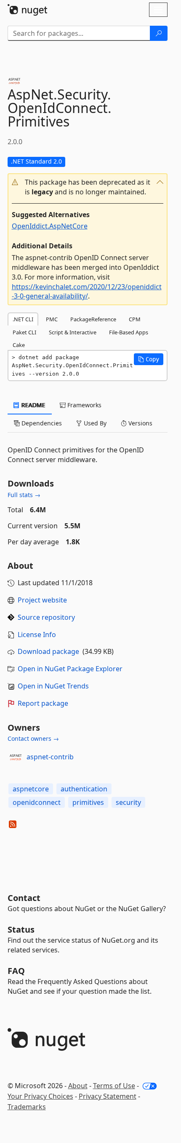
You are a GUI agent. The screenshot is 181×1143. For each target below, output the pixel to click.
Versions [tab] (139, 423)
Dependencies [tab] (41, 423)
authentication (84, 788)
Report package (43, 703)
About (78, 1085)
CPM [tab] (135, 319)
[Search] (159, 33)
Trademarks (27, 1106)
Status (21, 929)
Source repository (46, 617)
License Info (37, 634)
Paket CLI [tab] (24, 332)
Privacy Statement (107, 1096)
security (128, 802)
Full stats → (24, 495)
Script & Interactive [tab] (72, 332)
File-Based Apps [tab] (128, 332)
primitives (88, 802)
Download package (48, 651)
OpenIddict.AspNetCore (50, 226)
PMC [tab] (52, 319)
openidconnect (37, 802)
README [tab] (32, 405)
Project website (42, 600)
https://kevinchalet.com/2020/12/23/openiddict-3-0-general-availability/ (87, 291)
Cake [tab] (19, 345)
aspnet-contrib (50, 756)
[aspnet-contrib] (15, 757)
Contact (24, 898)
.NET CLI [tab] (23, 319)
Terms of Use (114, 1085)
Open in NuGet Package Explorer (70, 668)
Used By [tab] (94, 423)
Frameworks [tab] (83, 405)
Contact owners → (33, 738)
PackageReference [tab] (93, 319)
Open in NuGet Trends (53, 686)
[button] (87, 187)
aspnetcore (31, 788)
